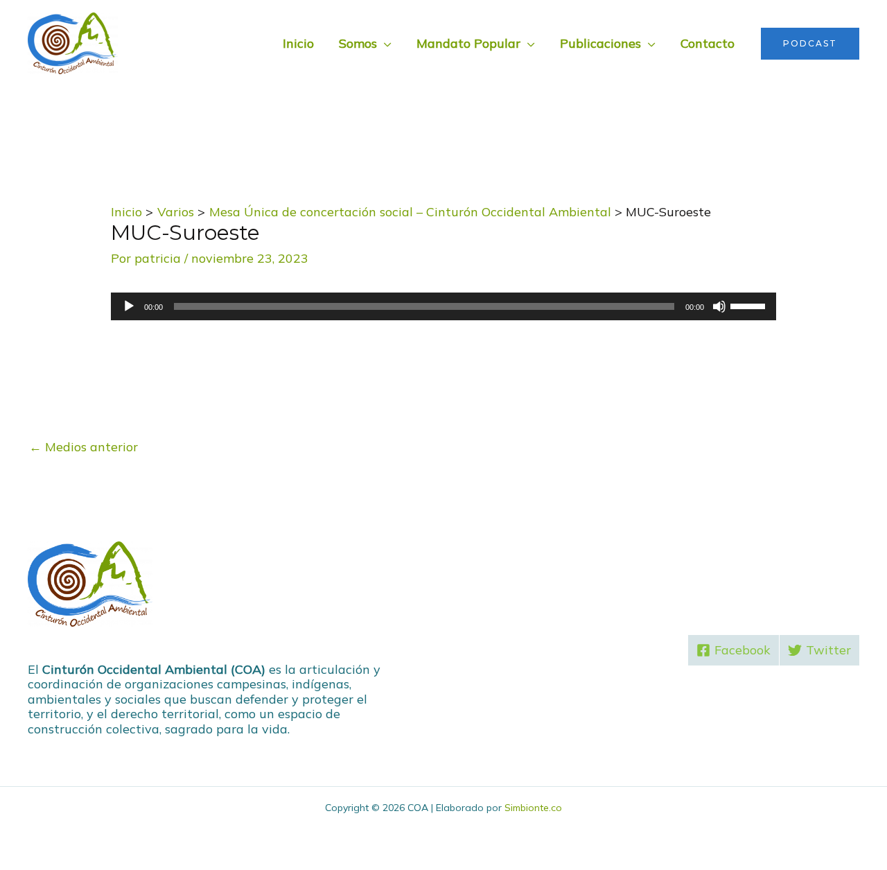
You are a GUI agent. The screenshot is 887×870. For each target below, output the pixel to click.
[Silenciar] (719, 306)
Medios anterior (83, 447)
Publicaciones (600, 43)
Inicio (298, 43)
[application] (443, 306)
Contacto (707, 43)
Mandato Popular (468, 43)
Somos (358, 43)
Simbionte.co (533, 807)
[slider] (749, 305)
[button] (810, 44)
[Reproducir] (129, 306)
